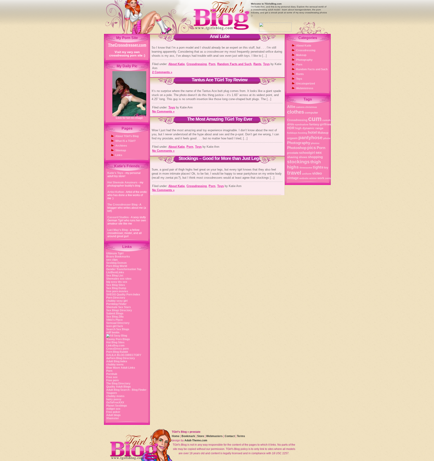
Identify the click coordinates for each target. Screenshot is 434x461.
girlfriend (326, 124)
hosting (302, 132)
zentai (328, 178)
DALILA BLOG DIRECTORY (123, 355)
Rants (257, 64)
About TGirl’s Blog (127, 136)
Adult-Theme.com (195, 440)
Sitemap (120, 150)
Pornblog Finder (116, 304)
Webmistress (304, 88)
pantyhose (310, 137)
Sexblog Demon (116, 262)
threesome (306, 167)
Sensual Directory (118, 323)
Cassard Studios (118, 217)
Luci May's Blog (117, 230)
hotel (312, 132)
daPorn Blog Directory (120, 358)
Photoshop (297, 147)
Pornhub (111, 374)
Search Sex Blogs (117, 329)
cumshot (327, 120)
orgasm (292, 138)
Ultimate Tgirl (114, 253)
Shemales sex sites (119, 278)
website (304, 178)
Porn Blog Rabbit (117, 351)
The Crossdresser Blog (122, 204)
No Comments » (163, 111)
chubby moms (115, 396)
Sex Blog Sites (115, 285)
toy (326, 167)
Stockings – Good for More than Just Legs (220, 158)
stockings (298, 161)
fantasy (314, 124)
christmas (311, 107)
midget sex (113, 408)
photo (326, 138)
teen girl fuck (114, 326)
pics (311, 147)
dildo (290, 124)
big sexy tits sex (116, 281)
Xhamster (112, 418)
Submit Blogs (114, 313)
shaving (292, 157)
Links (118, 155)
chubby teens (115, 364)
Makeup (301, 55)
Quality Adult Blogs (118, 386)
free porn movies (117, 291)
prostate (292, 152)
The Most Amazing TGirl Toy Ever (219, 119)
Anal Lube (219, 36)
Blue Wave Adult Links (120, 367)
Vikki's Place (114, 319)
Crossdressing (196, 64)
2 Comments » (162, 72)
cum (315, 118)
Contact (230, 436)
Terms (241, 436)
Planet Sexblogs (116, 405)
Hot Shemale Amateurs (122, 182)
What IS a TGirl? (125, 141)
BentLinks (117, 272)
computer (311, 112)
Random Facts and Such (234, 64)
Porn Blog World (116, 266)
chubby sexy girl (116, 300)
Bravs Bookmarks (118, 256)
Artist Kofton (115, 192)
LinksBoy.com (115, 345)
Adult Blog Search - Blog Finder (126, 389)
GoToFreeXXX (115, 402)
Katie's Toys (115, 173)
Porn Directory (115, 297)
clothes (295, 112)
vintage (293, 178)
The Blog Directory (118, 383)
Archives (121, 145)
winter (313, 178)
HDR (291, 128)
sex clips (112, 259)
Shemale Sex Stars (118, 307)
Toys (266, 64)
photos (315, 143)
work (320, 178)
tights (318, 167)
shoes (303, 157)
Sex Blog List (114, 275)
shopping (315, 157)
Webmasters (214, 436)
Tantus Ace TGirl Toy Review (220, 79)
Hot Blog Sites (115, 342)
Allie (291, 106)
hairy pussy (113, 399)
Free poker (113, 412)
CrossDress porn (117, 348)
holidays (292, 132)
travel (294, 173)
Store (200, 436)
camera (300, 107)
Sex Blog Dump (116, 288)
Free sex (112, 377)
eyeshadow (302, 124)
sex (319, 152)
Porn (109, 370)
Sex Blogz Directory (119, 310)
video (317, 173)
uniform (306, 173)
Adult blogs (113, 415)
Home (175, 436)
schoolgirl (307, 152)
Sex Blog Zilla (115, 316)
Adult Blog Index (116, 361)
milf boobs (113, 332)
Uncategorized (305, 83)
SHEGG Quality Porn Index (123, 294)
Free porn (112, 380)
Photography (304, 59)
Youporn (111, 393)
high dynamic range (309, 128)
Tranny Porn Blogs (118, 339)
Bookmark (188, 436)
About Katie (176, 64)
